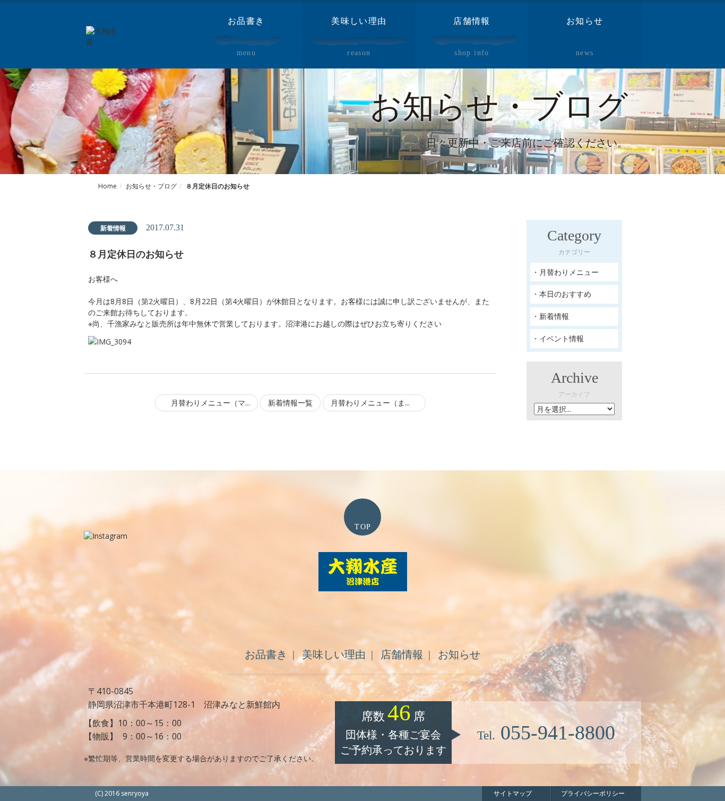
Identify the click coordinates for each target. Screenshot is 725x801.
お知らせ (459, 654)
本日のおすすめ (565, 294)
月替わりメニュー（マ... (209, 403)
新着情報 (554, 316)
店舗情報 (402, 654)
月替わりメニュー (569, 272)
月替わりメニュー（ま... (371, 403)
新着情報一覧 (290, 403)
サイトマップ (513, 793)
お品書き (266, 654)
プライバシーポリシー (593, 793)
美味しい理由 (334, 654)
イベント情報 (561, 338)
